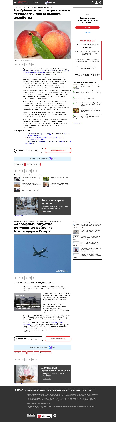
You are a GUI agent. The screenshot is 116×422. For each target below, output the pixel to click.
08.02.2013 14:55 (18, 7)
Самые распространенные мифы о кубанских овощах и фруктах (60, 178)
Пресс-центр (46, 389)
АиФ (29, 273)
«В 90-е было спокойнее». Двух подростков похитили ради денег (90, 85)
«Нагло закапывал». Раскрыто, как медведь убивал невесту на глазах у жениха (91, 92)
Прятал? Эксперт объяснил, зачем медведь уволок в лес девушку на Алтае (90, 243)
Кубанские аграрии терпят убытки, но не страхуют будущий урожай (31, 184)
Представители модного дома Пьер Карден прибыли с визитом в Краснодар (60, 184)
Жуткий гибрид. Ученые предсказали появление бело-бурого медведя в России (91, 226)
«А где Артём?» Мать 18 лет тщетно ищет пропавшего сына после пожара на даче (90, 237)
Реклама (54, 389)
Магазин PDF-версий (65, 389)
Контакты (42, 390)
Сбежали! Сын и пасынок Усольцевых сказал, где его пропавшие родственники (91, 98)
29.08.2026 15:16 (18, 221)
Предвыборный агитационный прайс (58, 390)
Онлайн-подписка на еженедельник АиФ (84, 389)
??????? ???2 (77, 123)
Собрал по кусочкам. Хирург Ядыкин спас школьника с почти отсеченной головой (91, 104)
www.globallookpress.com (25, 60)
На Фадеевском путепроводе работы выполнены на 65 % (87, 67)
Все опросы (87, 32)
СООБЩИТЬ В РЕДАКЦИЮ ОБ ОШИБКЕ (81, 390)
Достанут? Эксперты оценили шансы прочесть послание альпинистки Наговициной (91, 116)
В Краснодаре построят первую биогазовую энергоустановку (31, 189)
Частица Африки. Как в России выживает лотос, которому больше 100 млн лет (91, 255)
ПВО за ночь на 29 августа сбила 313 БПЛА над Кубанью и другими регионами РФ (87, 53)
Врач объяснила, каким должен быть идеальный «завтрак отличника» (87, 74)
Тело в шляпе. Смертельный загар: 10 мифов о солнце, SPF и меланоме (87, 60)
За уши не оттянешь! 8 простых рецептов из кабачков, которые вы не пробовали (91, 110)
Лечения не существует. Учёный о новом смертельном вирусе (90, 231)
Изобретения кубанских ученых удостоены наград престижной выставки (31, 179)
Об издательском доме (34, 389)
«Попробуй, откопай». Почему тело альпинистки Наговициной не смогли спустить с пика (91, 249)
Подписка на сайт (32, 390)
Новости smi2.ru (20, 216)
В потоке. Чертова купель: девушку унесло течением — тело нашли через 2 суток (87, 46)
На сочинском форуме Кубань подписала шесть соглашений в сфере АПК (44, 138)
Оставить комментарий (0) (58, 150)
